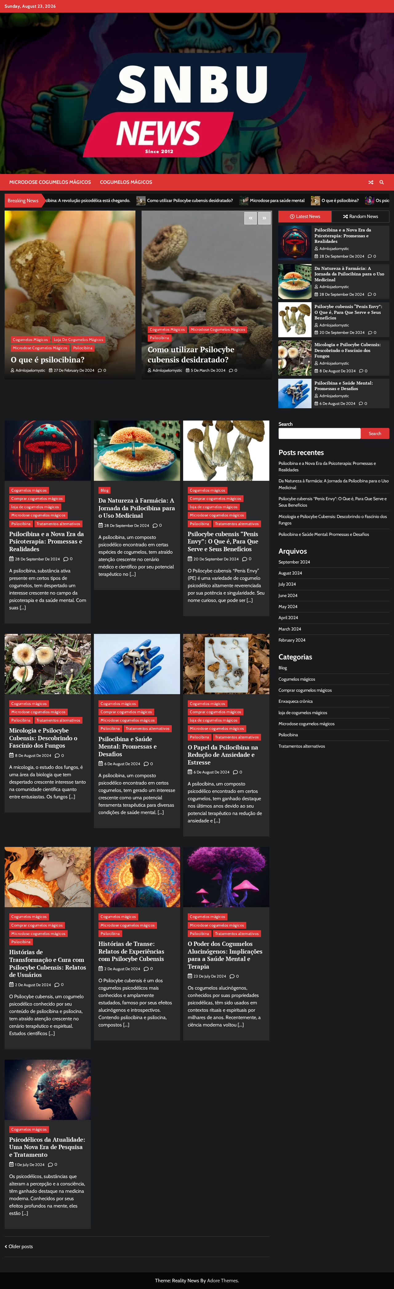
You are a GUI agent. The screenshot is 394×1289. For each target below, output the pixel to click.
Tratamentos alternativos (58, 523)
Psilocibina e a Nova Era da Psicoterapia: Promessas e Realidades (343, 235)
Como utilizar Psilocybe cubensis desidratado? (86, 200)
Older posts (21, 1246)
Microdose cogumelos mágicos (50, 182)
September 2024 (294, 562)
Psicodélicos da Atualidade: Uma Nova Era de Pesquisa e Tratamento (47, 1147)
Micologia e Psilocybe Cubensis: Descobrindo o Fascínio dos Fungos (348, 350)
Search (286, 424)
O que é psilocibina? (236, 200)
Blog (104, 490)
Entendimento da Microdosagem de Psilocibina (201, 354)
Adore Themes (222, 1280)
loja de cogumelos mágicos (215, 329)
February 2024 (292, 640)
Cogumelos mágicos (126, 182)
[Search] (381, 182)
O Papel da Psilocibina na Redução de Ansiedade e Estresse (223, 754)
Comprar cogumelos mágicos (37, 498)
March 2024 (290, 629)
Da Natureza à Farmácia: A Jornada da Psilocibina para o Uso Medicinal (349, 274)
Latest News (308, 216)
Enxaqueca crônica (296, 701)
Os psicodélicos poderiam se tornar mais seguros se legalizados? (331, 200)
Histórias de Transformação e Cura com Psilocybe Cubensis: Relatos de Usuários (47, 963)
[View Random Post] (371, 182)
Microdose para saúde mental (173, 200)
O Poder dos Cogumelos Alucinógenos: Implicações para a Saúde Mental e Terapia (225, 955)
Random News (363, 216)
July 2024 (287, 584)
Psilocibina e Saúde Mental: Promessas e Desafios (344, 386)
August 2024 (290, 573)
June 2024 (288, 595)
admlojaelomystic (30, 370)
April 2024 (288, 617)
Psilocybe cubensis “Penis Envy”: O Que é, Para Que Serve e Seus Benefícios (348, 312)
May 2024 (288, 606)
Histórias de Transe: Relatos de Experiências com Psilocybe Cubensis (131, 951)
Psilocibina (22, 337)
